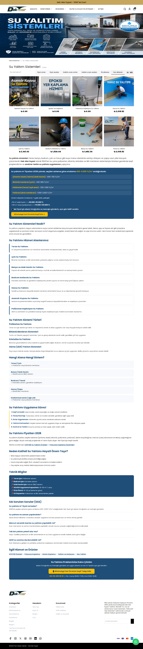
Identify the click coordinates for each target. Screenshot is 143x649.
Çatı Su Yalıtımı (19, 257)
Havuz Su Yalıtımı (20, 288)
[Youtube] (30, 638)
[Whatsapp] (40, 638)
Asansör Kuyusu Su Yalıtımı (25, 298)
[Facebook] (10, 638)
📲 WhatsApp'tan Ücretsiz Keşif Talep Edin (71, 571)
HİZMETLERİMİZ (45, 9)
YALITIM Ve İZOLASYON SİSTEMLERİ (81, 9)
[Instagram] (15, 638)
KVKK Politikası (61, 610)
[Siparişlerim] (129, 9)
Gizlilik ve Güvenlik (62, 614)
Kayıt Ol (35, 610)
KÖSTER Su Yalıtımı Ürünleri (36, 445)
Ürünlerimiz (13, 617)
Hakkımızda (60, 607)
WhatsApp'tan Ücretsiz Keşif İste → (29, 214)
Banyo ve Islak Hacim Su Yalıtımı (27, 267)
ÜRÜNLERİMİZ (59, 9)
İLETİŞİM (100, 9)
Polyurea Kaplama (32, 554)
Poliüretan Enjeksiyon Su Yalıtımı (28, 308)
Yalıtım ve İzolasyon (66, 554)
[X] (20, 638)
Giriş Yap (36, 607)
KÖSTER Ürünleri (15, 554)
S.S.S (34, 617)
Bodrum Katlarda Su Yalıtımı (26, 277)
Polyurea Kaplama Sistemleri (62, 445)
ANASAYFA (33, 9)
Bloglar (11, 621)
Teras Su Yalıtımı (20, 246)
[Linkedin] (35, 638)
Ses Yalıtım (81, 554)
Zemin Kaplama (49, 554)
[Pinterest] (25, 638)
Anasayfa (12, 607)
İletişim (11, 625)
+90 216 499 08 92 (56, 576)
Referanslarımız (14, 610)
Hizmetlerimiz (14, 60)
